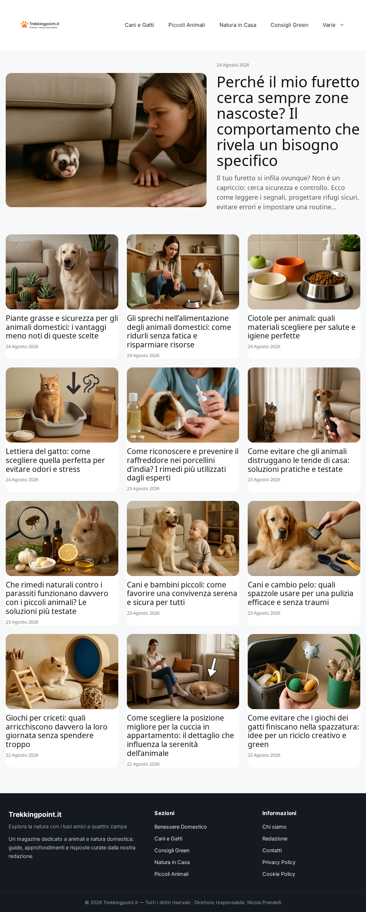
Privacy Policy (279, 862)
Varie (329, 24)
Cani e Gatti (139, 24)
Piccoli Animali (186, 24)
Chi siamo (274, 827)
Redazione (274, 838)
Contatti (272, 850)
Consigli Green (289, 24)
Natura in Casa (237, 24)
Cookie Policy (278, 874)
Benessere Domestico (180, 827)
